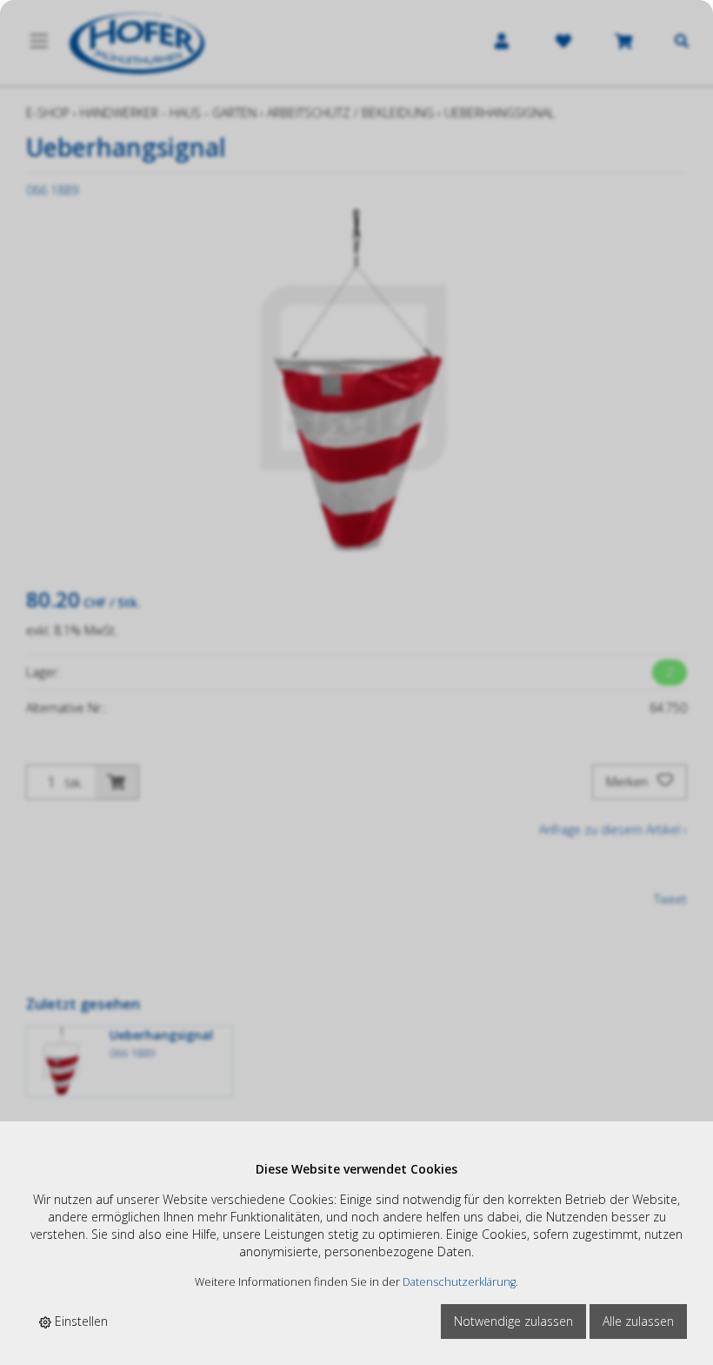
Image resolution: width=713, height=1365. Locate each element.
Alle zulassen (638, 1321)
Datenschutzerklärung (459, 1282)
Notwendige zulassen (513, 1321)
